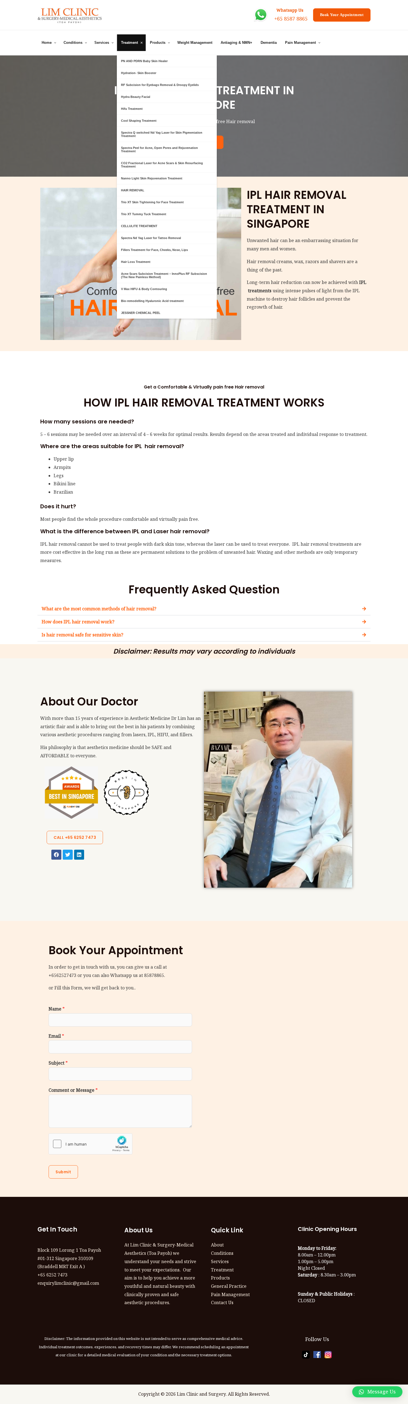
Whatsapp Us (288, 10)
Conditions (222, 1253)
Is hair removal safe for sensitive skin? (82, 635)
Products (220, 1278)
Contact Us (222, 1302)
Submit (63, 1172)
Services (220, 1261)
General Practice (228, 1286)
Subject (58, 1063)
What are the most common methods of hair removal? (99, 609)
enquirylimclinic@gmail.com (68, 1283)
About (217, 1245)
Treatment (222, 1270)
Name (57, 1009)
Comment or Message (73, 1090)
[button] (204, 608)
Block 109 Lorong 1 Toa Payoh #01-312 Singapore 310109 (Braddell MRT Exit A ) (69, 1258)
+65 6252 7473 (52, 1275)
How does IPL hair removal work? (78, 622)
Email (56, 1036)
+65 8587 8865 (291, 18)
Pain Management (230, 1294)
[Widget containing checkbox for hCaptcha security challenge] (90, 1143)
